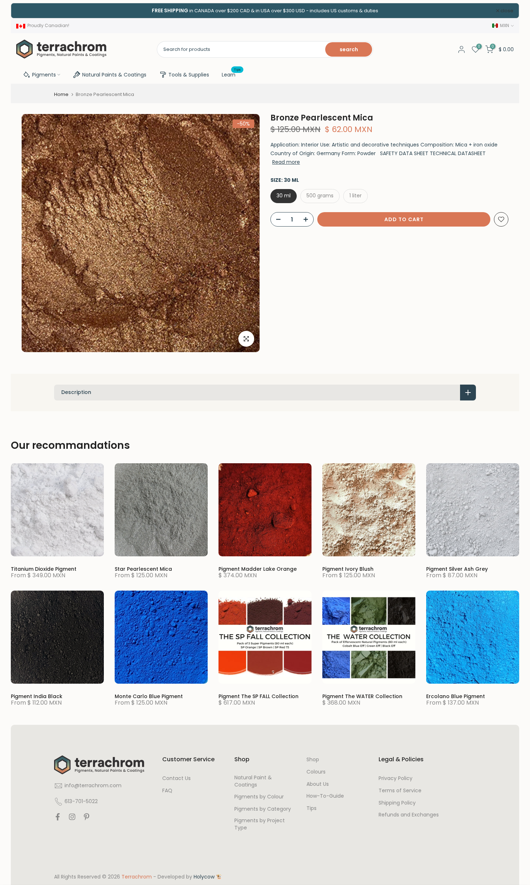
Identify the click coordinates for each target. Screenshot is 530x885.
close (27, 10)
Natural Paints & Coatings (114, 74)
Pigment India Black (36, 696)
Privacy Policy (395, 778)
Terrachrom (137, 876)
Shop (312, 759)
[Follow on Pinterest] (86, 818)
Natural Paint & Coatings (253, 781)
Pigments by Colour (259, 796)
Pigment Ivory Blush (348, 569)
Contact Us (176, 778)
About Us (317, 784)
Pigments (44, 74)
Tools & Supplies (188, 74)
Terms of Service (400, 790)
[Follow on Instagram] (72, 818)
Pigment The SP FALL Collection (258, 696)
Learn (231, 74)
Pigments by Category (262, 809)
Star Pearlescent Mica (143, 569)
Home (61, 94)
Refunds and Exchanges (409, 814)
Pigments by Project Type (259, 824)
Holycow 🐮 (208, 876)
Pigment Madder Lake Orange (257, 569)
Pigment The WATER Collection (362, 696)
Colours (316, 771)
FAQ (167, 790)
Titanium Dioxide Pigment (43, 569)
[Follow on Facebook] (57, 818)
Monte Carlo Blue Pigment (149, 696)
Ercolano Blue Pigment (455, 696)
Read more (286, 162)
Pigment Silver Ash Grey (457, 569)
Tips (311, 808)
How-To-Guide (325, 796)
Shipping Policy (397, 802)
